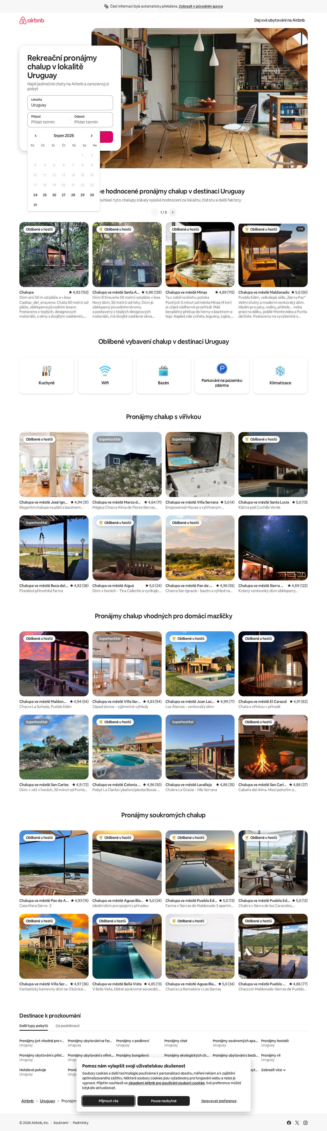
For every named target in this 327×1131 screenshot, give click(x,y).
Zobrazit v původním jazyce (201, 6)
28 (73, 195)
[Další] (172, 212)
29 (82, 195)
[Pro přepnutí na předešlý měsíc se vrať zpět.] (35, 135)
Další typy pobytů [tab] (33, 1026)
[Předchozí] (155, 212)
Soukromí (60, 1123)
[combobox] (70, 105)
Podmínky (80, 1123)
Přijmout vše (108, 1101)
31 (35, 205)
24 (35, 195)
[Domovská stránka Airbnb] (31, 20)
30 (92, 195)
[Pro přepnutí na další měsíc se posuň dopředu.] (91, 135)
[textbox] (48, 122)
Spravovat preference (218, 1101)
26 (54, 195)
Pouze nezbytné (163, 1101)
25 (45, 195)
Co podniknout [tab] (68, 1026)
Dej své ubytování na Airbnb (279, 20)
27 (64, 195)
